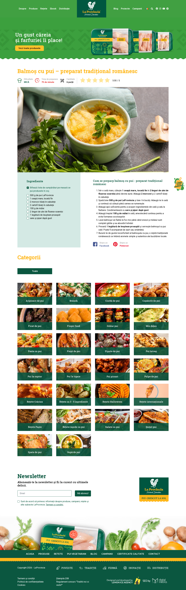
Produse (33, 8)
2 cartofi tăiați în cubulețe (42, 205)
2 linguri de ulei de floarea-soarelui (46, 211)
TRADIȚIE (90, 568)
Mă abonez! (83, 493)
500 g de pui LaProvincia (42, 195)
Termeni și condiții (26, 578)
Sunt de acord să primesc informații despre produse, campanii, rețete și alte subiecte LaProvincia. (55, 503)
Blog (116, 8)
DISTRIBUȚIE (161, 568)
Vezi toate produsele (29, 48)
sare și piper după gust (41, 218)
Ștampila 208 (62, 578)
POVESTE (67, 568)
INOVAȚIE (135, 568)
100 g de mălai (37, 208)
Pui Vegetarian (76, 554)
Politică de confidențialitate (30, 581)
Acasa (30, 554)
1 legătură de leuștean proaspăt (45, 215)
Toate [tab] (35, 271)
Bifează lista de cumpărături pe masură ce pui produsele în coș (50, 189)
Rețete (43, 8)
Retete (58, 554)
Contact (154, 554)
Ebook (53, 8)
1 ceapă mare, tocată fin (41, 198)
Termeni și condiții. (54, 504)
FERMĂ (112, 568)
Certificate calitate (130, 554)
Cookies (21, 585)
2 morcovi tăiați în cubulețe (43, 202)
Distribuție (64, 8)
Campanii (107, 554)
